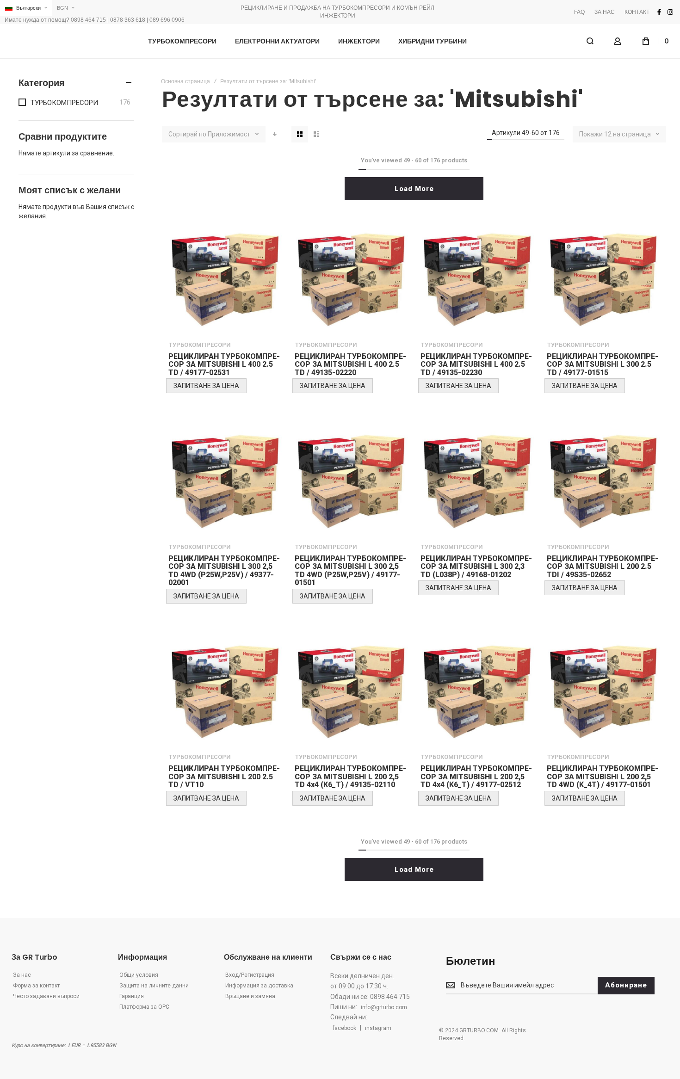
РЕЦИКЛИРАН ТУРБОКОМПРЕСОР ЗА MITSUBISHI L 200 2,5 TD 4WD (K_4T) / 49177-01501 (602, 776)
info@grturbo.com (384, 1007)
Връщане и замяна (250, 996)
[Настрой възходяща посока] (274, 134)
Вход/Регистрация (249, 975)
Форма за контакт (36, 985)
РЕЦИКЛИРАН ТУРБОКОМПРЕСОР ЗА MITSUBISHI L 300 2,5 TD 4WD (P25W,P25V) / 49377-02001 (224, 570)
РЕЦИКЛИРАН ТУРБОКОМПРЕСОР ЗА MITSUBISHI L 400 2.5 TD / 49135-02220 (350, 364)
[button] (26, 8)
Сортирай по (187, 134)
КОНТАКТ (636, 12)
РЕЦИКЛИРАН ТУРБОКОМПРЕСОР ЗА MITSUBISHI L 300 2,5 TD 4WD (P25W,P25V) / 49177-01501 (350, 570)
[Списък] (316, 134)
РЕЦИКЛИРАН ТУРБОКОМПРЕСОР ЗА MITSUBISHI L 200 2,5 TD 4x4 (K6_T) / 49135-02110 (350, 776)
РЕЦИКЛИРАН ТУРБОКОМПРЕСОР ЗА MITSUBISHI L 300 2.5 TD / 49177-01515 (602, 364)
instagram (378, 1028)
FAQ (579, 12)
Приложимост (230, 134)
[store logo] (69, 41)
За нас (22, 975)
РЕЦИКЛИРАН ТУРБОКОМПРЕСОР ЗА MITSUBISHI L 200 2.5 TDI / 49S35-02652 (602, 566)
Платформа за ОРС (144, 1007)
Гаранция (131, 996)
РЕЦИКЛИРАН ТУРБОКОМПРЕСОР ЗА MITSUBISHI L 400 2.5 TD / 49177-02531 (224, 364)
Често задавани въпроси (46, 996)
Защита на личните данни (154, 985)
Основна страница (185, 81)
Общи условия (138, 975)
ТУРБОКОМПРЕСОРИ (200, 344)
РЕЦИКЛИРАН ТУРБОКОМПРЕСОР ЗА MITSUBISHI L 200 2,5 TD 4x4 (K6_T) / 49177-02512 (476, 776)
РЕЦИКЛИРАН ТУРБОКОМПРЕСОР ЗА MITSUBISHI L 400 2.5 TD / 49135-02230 (476, 364)
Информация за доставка (259, 985)
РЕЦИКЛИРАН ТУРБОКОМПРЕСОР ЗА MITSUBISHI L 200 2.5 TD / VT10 (224, 776)
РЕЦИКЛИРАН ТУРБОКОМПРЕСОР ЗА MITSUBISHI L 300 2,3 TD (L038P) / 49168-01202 (476, 566)
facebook (344, 1028)
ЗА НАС (604, 12)
